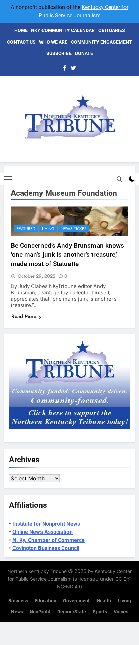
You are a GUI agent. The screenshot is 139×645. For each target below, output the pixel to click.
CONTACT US (21, 42)
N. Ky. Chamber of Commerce (48, 540)
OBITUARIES (111, 30)
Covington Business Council (45, 548)
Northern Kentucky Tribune (37, 571)
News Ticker (74, 229)
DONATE (84, 53)
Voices (121, 612)
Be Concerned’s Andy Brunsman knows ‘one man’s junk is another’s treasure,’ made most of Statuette (67, 255)
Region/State (71, 612)
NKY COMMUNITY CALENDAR (63, 30)
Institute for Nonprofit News (46, 524)
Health (103, 601)
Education (45, 601)
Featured (26, 229)
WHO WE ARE (53, 42)
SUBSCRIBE (59, 53)
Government (76, 601)
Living (48, 229)
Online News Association (42, 532)
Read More (23, 316)
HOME (21, 30)
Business (18, 601)
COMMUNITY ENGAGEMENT (101, 42)
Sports (100, 612)
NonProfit (40, 612)
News (17, 612)
